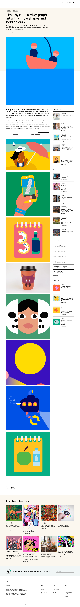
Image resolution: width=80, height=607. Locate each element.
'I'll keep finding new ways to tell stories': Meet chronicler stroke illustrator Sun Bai (67, 117)
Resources (64, 134)
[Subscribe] (73, 571)
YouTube (66, 590)
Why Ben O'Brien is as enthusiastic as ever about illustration (13, 526)
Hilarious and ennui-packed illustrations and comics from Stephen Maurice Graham (13, 555)
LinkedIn (66, 593)
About (42, 588)
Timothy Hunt (10, 27)
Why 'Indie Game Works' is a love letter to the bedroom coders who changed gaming (66, 138)
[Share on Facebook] (14, 487)
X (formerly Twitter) (68, 592)
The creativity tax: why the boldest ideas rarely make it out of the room (67, 127)
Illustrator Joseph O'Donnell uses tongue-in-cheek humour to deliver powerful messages (31, 558)
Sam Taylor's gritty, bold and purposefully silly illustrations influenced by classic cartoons (65, 552)
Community (43, 590)
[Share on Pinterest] (11, 487)
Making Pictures (36, 134)
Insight (63, 145)
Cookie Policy (56, 590)
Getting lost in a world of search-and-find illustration (48, 525)
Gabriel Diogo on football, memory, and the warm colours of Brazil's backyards (67, 210)
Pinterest (66, 596)
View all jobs (55, 275)
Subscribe (64, 2)
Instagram (15, 134)
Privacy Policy (56, 589)
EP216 (63, 284)
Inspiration (9, 10)
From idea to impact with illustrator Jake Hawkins (29, 530)
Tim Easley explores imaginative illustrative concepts (63, 526)
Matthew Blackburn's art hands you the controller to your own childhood (67, 233)
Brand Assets (44, 595)
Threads (66, 595)
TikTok (66, 589)
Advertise (43, 593)
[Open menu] (73, 2)
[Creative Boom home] (12, 2)
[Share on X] (7, 487)
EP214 (63, 306)
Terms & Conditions (57, 588)
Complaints (55, 592)
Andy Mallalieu (14, 32)
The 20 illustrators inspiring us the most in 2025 (48, 557)
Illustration (15, 10)
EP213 (63, 318)
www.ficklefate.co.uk (43, 132)
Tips (62, 124)
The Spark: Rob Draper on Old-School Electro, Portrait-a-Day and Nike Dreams (67, 288)
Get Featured (44, 592)
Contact (42, 589)
